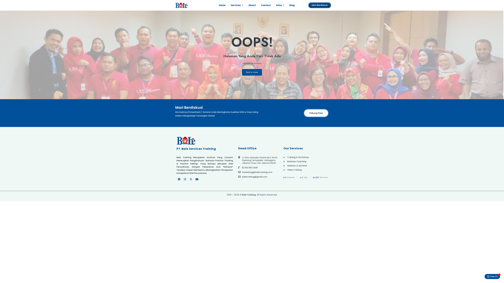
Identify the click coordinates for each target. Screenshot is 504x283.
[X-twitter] (190, 179)
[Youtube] (196, 179)
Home (222, 5)
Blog (292, 5)
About (252, 5)
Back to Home (252, 72)
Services (236, 5)
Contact (266, 5)
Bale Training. (249, 194)
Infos (279, 5)
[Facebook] (179, 179)
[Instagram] (184, 179)
